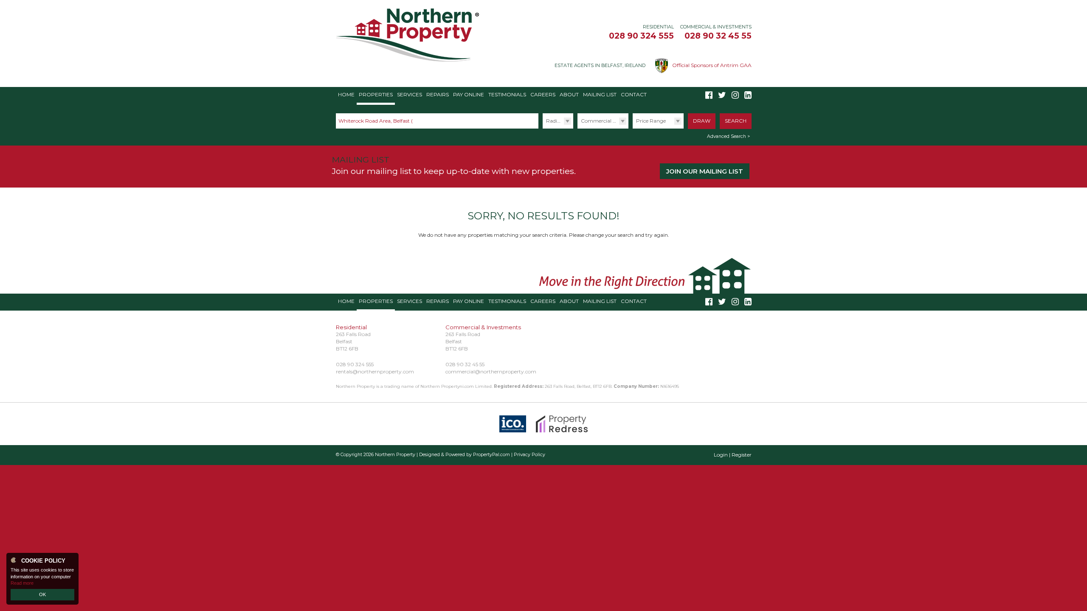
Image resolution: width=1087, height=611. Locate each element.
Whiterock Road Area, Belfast (377, 121)
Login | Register (733, 454)
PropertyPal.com (491, 454)
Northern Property (395, 454)
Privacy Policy (529, 454)
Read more (22, 583)
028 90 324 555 (641, 36)
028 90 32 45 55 (718, 36)
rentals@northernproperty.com (375, 371)
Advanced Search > (728, 136)
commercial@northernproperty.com (490, 371)
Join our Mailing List (704, 171)
